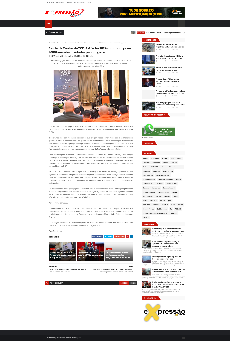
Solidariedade (162, 209)
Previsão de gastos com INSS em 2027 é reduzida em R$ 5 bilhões (169, 57)
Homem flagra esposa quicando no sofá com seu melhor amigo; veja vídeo (168, 229)
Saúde (180, 205)
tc (171, 209)
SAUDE (173, 205)
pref (169, 201)
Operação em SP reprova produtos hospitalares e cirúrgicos (166, 257)
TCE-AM (56, 43)
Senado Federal (148, 209)
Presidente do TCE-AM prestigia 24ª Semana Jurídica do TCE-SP (90, 255)
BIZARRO (165, 158)
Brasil (179, 158)
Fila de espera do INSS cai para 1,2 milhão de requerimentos (169, 68)
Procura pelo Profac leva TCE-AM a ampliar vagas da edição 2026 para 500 (62, 255)
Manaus (175, 192)
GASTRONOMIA (171, 184)
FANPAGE (69, 2)
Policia (175, 196)
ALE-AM (145, 158)
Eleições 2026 (148, 175)
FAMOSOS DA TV (148, 184)
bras (172, 158)
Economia (133, 33)
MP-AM (158, 196)
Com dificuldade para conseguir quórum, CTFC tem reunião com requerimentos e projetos (165, 243)
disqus (133, 283)
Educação (156, 171)
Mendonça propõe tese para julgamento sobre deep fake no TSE (170, 103)
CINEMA (174, 163)
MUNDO (167, 196)
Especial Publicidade (165, 179)
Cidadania (156, 163)
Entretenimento (149, 179)
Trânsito (173, 213)
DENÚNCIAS (155, 167)
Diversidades (178, 167)
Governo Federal (169, 188)
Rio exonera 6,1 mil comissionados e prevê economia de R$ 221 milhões (170, 92)
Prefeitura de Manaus (151, 205)
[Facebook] (181, 2)
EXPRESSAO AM (79, 2)
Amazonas (155, 158)
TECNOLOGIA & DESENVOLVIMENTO (155, 213)
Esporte (178, 179)
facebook (124, 283)
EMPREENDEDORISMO (163, 175)
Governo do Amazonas (151, 188)
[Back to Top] (183, 338)
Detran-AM (166, 167)
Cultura (145, 167)
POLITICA (153, 201)
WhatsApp (90, 2)
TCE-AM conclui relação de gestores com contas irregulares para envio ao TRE (118, 255)
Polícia (145, 201)
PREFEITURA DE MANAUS (55, 2)
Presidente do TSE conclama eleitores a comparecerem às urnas (168, 81)
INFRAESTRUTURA (149, 192)
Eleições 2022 (168, 171)
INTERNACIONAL (163, 192)
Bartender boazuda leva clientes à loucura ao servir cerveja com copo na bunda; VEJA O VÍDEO (168, 284)
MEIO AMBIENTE (148, 196)
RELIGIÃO (165, 205)
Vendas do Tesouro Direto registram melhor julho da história (164, 32)
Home (51, 43)
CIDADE (166, 163)
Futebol (160, 184)
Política (162, 201)
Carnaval (146, 163)
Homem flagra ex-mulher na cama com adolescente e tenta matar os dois (168, 270)
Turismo (146, 217)
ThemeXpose (76, 338)
